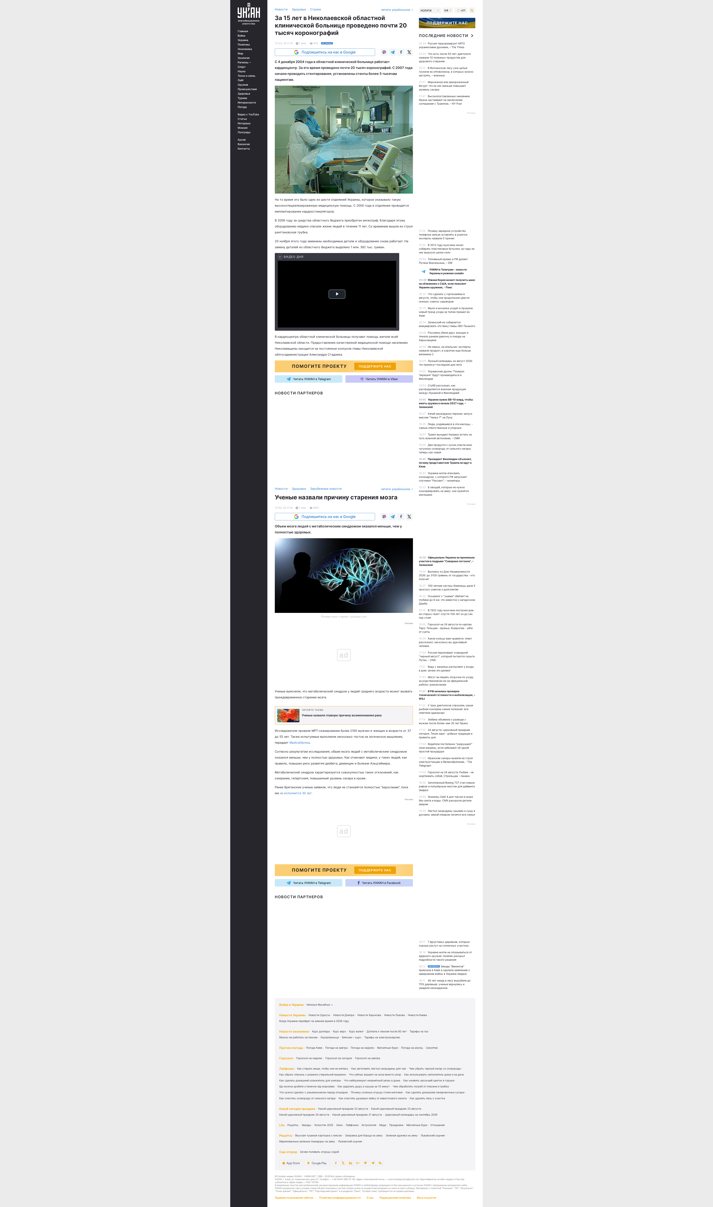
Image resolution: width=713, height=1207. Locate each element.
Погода (242, 107)
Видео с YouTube (248, 114)
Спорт (242, 66)
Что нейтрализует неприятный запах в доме (372, 1080)
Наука (241, 71)
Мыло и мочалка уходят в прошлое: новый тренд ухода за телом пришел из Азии (446, 312)
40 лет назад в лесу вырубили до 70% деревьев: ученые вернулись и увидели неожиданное (445, 984)
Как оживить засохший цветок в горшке (428, 1080)
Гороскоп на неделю (309, 1058)
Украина (243, 40)
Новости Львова (394, 1015)
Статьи (242, 118)
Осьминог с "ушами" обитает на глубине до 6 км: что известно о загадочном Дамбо (447, 599)
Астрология (369, 1125)
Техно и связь (246, 75)
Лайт (241, 80)
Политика (244, 44)
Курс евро (339, 1031)
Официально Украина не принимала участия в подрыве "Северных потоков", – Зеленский (447, 561)
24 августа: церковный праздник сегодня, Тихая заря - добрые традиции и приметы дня (445, 733)
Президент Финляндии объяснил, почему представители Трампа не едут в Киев (445, 462)
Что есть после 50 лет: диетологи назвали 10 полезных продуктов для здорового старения (445, 57)
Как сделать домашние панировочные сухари (435, 1092)
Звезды (306, 1125)
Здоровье (244, 93)
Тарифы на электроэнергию (382, 1037)
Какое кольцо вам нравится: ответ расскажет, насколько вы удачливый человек (445, 642)
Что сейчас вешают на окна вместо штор (375, 1074)
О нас (370, 1197)
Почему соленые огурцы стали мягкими (377, 1092)
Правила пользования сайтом (294, 1197)
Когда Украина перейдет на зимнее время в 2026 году (314, 1021)
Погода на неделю (362, 1047)
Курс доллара (321, 1031)
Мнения (243, 127)
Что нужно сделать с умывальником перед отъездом (313, 1092)
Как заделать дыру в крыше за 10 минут (364, 1086)
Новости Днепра (343, 1015)
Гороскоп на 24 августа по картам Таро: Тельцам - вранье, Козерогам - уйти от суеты (446, 628)
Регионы (243, 62)
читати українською (396, 10)
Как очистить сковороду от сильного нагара (307, 1098)
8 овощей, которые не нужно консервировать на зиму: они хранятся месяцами (444, 491)
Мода (382, 1125)
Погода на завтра (336, 1047)
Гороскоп (286, 1058)
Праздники (396, 1125)
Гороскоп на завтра (367, 1058)
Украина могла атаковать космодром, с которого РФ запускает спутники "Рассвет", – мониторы (443, 477)
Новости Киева (417, 1015)
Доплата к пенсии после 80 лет (386, 1031)
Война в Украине (291, 1005)
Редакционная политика (395, 1197)
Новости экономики (294, 1031)
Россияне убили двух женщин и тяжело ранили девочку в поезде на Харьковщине (443, 336)
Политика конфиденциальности (340, 1197)
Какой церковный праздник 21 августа (357, 1114)
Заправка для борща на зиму (363, 1135)
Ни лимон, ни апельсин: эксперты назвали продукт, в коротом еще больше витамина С (445, 350)
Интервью (244, 123)
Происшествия (247, 89)
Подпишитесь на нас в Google (329, 52)
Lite (281, 1125)
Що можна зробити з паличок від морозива (306, 1086)
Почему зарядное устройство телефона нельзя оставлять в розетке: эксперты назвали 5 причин (443, 234)
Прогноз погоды (291, 1048)
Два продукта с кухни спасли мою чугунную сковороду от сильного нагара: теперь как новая (445, 448)
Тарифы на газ (419, 1031)
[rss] (380, 1163)
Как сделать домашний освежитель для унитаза (310, 1080)
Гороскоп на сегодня (338, 1058)
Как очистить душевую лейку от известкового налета (373, 1098)
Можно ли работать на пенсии (298, 1037)
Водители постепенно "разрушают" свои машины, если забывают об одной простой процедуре (445, 747)
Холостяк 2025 (323, 1125)
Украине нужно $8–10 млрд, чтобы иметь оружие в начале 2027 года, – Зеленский (446, 403)
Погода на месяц (412, 1047)
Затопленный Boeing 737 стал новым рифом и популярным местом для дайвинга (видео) (447, 786)
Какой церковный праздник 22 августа (343, 1108)
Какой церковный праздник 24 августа (304, 1114)
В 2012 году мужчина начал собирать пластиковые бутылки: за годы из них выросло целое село (446, 248)
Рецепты (292, 1125)
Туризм (242, 98)
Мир (240, 53)
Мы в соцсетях (426, 1197)
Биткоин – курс (351, 1037)
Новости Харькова (369, 1015)
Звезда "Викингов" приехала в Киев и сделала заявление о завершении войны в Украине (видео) (444, 970)
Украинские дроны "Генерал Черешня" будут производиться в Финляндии (441, 375)
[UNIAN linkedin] (351, 1163)
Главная (243, 31)
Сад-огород (288, 1152)
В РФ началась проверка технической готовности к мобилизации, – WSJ (447, 695)
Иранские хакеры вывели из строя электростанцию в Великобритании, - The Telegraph (446, 761)
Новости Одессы (319, 1015)
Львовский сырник (433, 1135)
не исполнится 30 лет (296, 793)
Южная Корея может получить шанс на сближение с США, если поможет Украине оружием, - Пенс (447, 283)
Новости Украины (292, 1015)
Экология (244, 57)
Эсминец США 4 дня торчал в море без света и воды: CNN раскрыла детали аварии (446, 800)
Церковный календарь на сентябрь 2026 (411, 1114)
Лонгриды (244, 132)
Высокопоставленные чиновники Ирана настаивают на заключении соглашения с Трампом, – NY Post (444, 100)
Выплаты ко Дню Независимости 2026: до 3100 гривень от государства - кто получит (447, 575)
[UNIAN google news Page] (358, 1163)
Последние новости (443, 35)
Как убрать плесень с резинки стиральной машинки (312, 1074)
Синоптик (432, 1047)
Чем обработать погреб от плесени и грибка (421, 1086)
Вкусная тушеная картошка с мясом (318, 1135)
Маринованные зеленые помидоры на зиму (307, 1141)
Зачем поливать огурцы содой (319, 1151)
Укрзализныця (329, 1037)
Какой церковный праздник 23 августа (396, 1108)
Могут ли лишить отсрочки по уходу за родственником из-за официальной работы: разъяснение (446, 680)
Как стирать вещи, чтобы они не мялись (322, 1068)
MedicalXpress (299, 742)
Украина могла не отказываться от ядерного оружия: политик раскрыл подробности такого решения (445, 956)
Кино (339, 1125)
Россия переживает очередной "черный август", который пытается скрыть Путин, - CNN (447, 656)
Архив (242, 139)
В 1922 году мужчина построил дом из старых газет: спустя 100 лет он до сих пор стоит (446, 614)
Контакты (244, 148)
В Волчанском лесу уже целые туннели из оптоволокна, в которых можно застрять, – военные (446, 71)
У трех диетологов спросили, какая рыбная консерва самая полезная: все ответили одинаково (446, 709)
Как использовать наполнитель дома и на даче (434, 1074)
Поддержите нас (447, 23)
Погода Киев (314, 1047)
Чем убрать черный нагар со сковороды (435, 1068)
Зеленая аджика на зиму (402, 1135)
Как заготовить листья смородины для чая (378, 1068)
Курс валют (356, 1031)
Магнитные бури (387, 1047)
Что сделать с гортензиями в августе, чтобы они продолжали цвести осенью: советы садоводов (444, 297)
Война (241, 35)
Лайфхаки (286, 1068)
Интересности (247, 102)
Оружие (243, 84)
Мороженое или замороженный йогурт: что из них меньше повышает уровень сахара (443, 85)
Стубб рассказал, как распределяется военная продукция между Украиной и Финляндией (442, 389)
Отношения (437, 1125)
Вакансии (244, 144)
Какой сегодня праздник (297, 1109)
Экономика (245, 49)
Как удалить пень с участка (427, 1098)
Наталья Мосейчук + (320, 1004)
